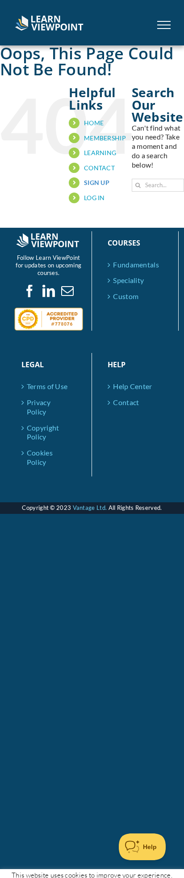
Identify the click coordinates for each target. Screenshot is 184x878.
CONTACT (99, 168)
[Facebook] (29, 291)
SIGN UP (96, 182)
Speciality (128, 280)
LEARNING (100, 152)
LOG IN (94, 197)
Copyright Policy (43, 432)
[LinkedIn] (48, 291)
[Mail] (67, 291)
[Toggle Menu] (164, 25)
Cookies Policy (40, 457)
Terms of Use (47, 386)
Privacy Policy (38, 407)
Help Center (132, 386)
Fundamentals (135, 264)
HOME (94, 123)
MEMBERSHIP (105, 138)
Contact (126, 402)
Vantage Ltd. (90, 507)
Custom (125, 296)
